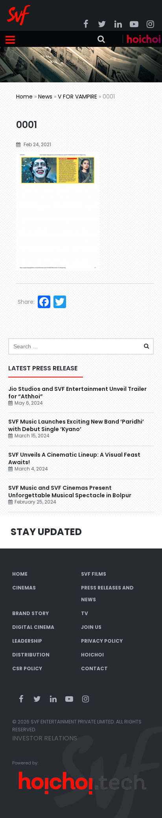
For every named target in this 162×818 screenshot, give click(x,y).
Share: (26, 302)
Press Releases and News (107, 593)
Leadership (27, 641)
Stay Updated (46, 531)
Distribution (31, 654)
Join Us (91, 627)
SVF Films (93, 574)
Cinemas (24, 587)
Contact (94, 668)
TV (84, 613)
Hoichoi (92, 654)
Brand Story (30, 613)
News (45, 96)
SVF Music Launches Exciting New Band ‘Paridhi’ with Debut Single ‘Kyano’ (76, 425)
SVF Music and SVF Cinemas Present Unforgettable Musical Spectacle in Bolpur (69, 491)
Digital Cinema (33, 627)
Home (24, 96)
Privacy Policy (102, 641)
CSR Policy (27, 668)
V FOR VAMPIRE (77, 96)
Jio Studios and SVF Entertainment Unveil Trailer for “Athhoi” (77, 392)
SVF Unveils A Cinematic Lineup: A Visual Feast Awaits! (74, 458)
